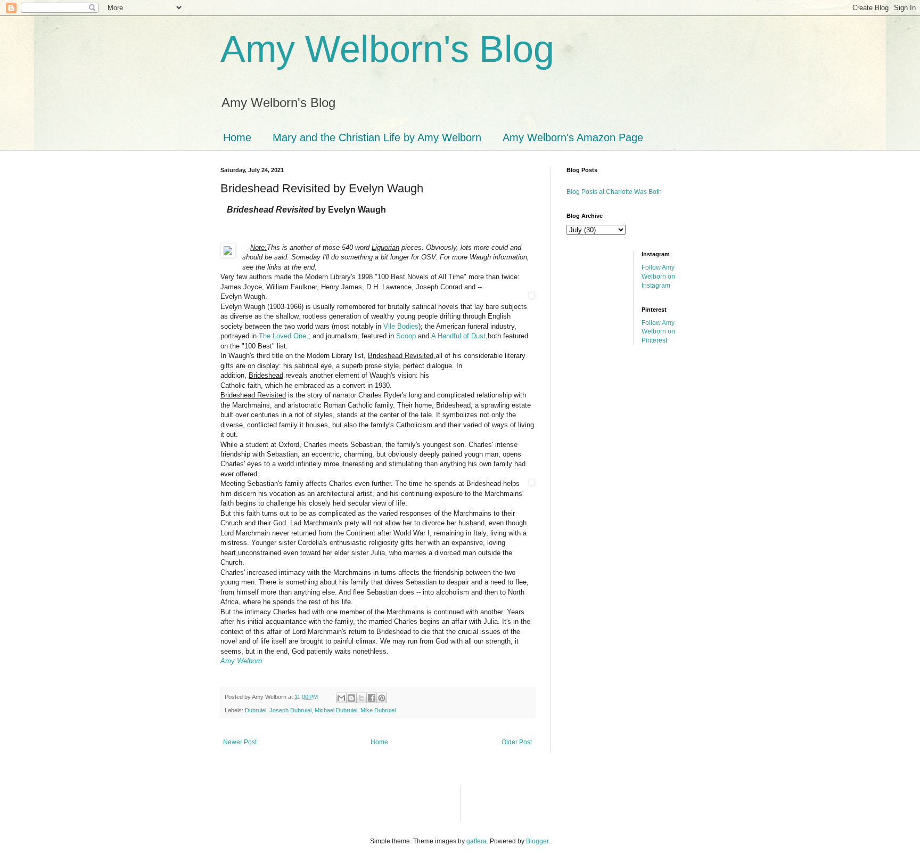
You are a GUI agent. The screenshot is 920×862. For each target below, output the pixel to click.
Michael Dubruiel (336, 710)
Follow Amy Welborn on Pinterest (658, 332)
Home (237, 137)
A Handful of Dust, (459, 336)
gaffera (476, 841)
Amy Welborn (241, 661)
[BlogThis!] (351, 698)
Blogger (537, 841)
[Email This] (341, 698)
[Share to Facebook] (371, 698)
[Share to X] (361, 698)
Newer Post (240, 742)
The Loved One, (283, 336)
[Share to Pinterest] (381, 698)
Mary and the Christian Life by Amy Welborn (377, 137)
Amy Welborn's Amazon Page (573, 137)
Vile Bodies (400, 326)
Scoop (406, 336)
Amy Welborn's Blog (387, 49)
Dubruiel (255, 710)
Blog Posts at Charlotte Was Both (614, 192)
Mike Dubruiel (378, 710)
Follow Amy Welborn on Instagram (658, 276)
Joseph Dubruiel (290, 710)
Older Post (517, 742)
